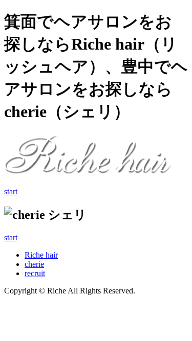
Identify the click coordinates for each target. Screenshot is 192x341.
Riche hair (41, 255)
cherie (34, 264)
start (10, 191)
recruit (35, 273)
